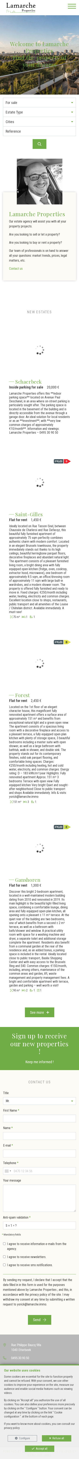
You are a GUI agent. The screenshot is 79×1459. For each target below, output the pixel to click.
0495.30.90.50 (20, 1358)
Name (8, 1128)
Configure (24, 1438)
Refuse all (58, 1438)
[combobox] (7, 1171)
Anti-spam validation (17, 1217)
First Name (11, 1110)
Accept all (41, 1448)
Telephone (10, 1163)
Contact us (16, 269)
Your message (12, 1180)
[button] (39, 102)
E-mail (8, 1145)
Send (37, 1320)
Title (6, 1093)
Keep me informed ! (40, 1062)
